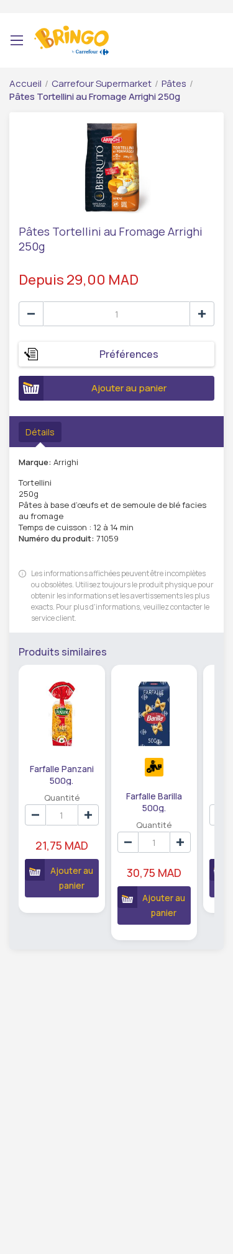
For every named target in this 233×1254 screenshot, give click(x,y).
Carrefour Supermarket (102, 83)
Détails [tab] (40, 432)
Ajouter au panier (129, 387)
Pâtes (174, 83)
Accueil (25, 83)
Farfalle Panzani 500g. (62, 774)
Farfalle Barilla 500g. (154, 801)
